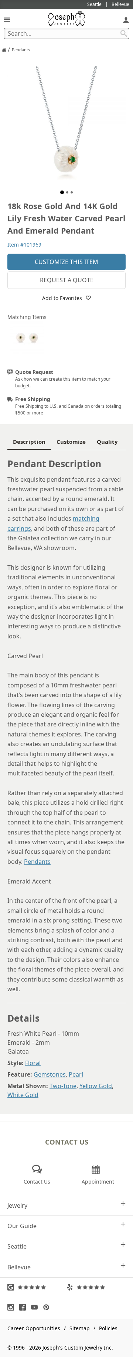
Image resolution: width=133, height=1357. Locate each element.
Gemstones (50, 1074)
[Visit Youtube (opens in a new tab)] (36, 1307)
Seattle (17, 1246)
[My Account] (126, 19)
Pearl (76, 1074)
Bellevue (19, 1267)
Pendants (37, 862)
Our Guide (22, 1226)
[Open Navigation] (7, 19)
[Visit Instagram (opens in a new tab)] (12, 1307)
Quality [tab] (107, 441)
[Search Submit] (123, 33)
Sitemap (79, 1328)
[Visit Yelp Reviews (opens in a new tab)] (96, 1287)
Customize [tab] (71, 441)
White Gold (22, 1095)
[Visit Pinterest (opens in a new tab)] (48, 1307)
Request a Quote (66, 280)
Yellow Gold (95, 1086)
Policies (108, 1328)
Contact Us (66, 1141)
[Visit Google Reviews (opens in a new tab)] (36, 1287)
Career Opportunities (33, 1328)
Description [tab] (29, 441)
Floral (33, 1063)
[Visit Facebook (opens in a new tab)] (24, 1307)
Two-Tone (63, 1086)
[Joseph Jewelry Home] (4, 50)
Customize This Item (66, 262)
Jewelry (17, 1205)
